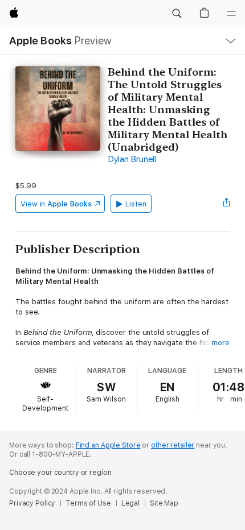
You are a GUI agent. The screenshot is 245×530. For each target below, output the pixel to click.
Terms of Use (88, 503)
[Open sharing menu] (226, 203)
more (220, 342)
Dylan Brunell (132, 159)
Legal (130, 503)
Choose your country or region (60, 473)
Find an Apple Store (108, 445)
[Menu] (231, 13)
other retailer (172, 445)
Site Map (164, 503)
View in (56, 204)
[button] (176, 13)
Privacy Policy (32, 503)
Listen (135, 204)
